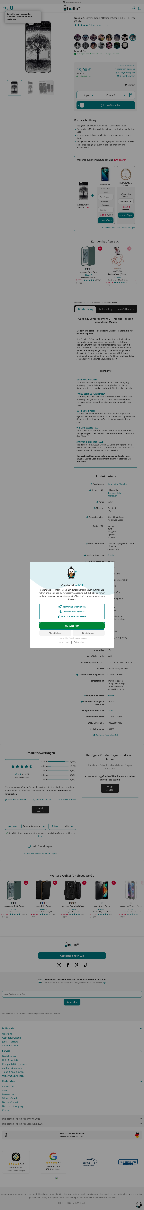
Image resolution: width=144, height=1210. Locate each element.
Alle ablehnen (55, 633)
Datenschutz (80, 642)
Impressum (63, 642)
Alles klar (74, 625)
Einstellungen (88, 633)
